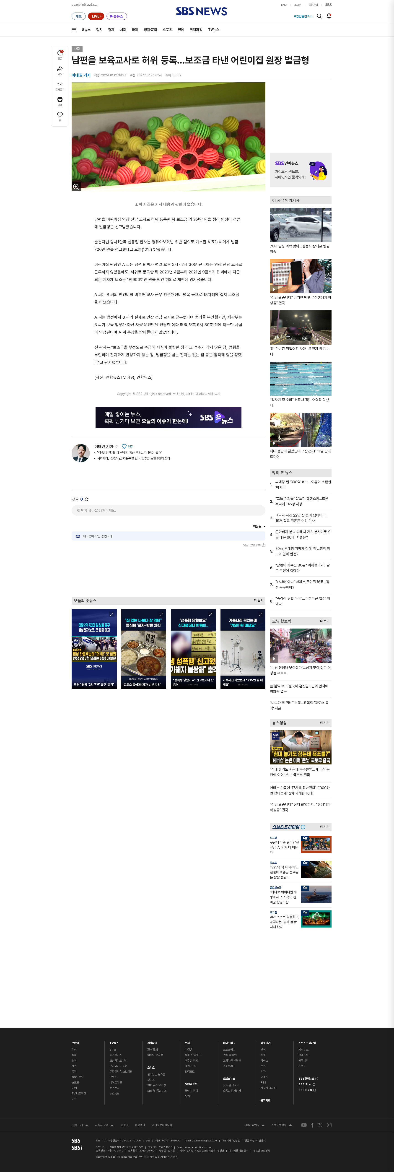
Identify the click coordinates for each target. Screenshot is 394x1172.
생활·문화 (150, 30)
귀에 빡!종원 (230, 1055)
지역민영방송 (282, 1125)
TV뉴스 (213, 30)
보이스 (151, 1079)
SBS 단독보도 (193, 1055)
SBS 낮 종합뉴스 (156, 1090)
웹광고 (124, 1125)
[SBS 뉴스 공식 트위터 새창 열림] (320, 1124)
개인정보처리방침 (162, 1125)
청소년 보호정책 (261, 1150)
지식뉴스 (303, 1049)
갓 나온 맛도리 (231, 1085)
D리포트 (189, 1071)
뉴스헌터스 (115, 1055)
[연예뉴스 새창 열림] (301, 170)
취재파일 (196, 30)
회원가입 (313, 4)
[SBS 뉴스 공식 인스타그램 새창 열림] (329, 1125)
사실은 (189, 1049)
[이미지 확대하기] (76, 186)
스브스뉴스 (229, 1077)
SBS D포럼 (305, 1089)
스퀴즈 (302, 1066)
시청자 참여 (104, 1125)
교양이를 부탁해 (232, 1060)
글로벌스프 (275, 887)
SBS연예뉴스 (306, 1078)
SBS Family (254, 1125)
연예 (181, 30)
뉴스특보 (114, 1093)
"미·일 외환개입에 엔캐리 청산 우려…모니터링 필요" (129, 453)
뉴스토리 (114, 1088)
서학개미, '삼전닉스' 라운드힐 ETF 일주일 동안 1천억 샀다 (133, 458)
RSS (263, 1082)
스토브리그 (229, 1066)
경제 (111, 30)
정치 (99, 30)
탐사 (187, 1096)
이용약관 (140, 1125)
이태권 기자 (104, 446)
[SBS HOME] (328, 4)
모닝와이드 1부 (117, 1060)
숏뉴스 (264, 1066)
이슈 (74, 1099)
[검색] (319, 16)
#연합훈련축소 (303, 16)
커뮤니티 (303, 1060)
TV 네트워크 (79, 1093)
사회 (123, 30)
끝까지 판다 (191, 1090)
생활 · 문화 (77, 1077)
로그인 (297, 4)
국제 (135, 30)
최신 (74, 1049)
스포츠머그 (229, 1049)
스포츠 (167, 30)
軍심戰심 (152, 1049)
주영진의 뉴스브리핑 (120, 1071)
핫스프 (273, 862)
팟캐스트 (303, 1055)
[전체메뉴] (73, 29)
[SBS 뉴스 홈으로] (201, 11)
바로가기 (265, 1042)
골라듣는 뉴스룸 (156, 1074)
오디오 (151, 1066)
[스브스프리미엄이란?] (304, 827)
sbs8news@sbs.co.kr (205, 1140)
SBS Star (305, 1083)
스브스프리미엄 (307, 1042)
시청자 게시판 (268, 1088)
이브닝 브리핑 (155, 1055)
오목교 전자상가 (232, 1090)
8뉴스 (86, 30)
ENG (284, 4)
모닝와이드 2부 (118, 1066)
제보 (263, 1055)
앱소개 (264, 1077)
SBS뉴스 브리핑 (156, 1085)
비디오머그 (229, 1042)
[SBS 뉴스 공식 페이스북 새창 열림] (312, 1125)
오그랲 (273, 837)
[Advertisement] (168, 571)
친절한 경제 (191, 1060)
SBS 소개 (80, 1125)
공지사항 (265, 1100)
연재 (187, 1042)
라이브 (264, 1060)
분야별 (75, 1042)
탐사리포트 (191, 1083)
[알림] (329, 16)
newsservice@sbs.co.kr (198, 1147)
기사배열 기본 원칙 (239, 1150)
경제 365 (190, 1066)
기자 (263, 1071)
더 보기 (257, 599)
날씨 (263, 1049)
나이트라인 (115, 1082)
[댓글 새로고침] (87, 499)
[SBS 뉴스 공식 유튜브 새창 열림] (304, 1125)
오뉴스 (113, 1077)
